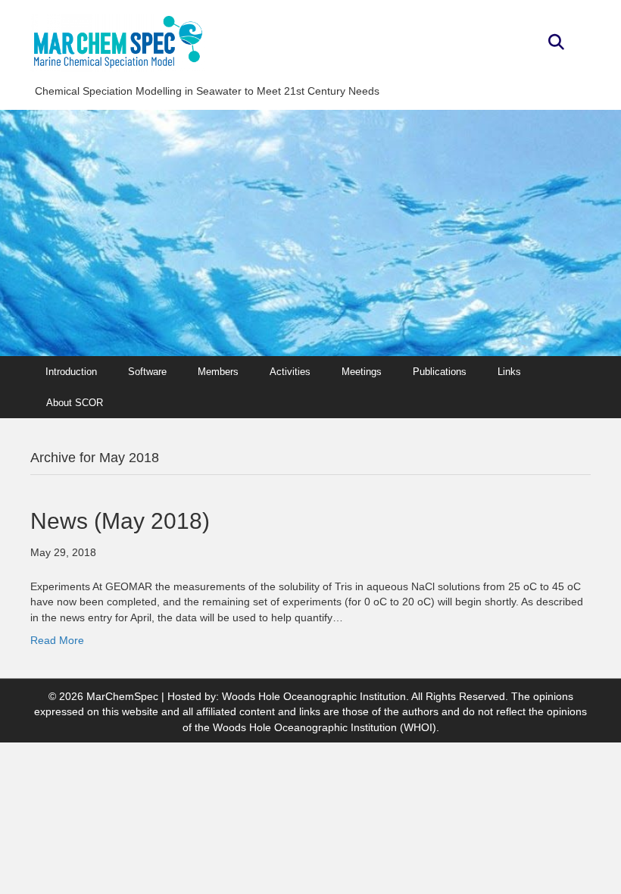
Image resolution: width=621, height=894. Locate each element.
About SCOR (74, 402)
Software (147, 371)
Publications (440, 371)
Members (218, 371)
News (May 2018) (120, 520)
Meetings (362, 371)
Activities (290, 371)
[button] (556, 43)
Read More (57, 640)
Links (509, 371)
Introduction (71, 371)
